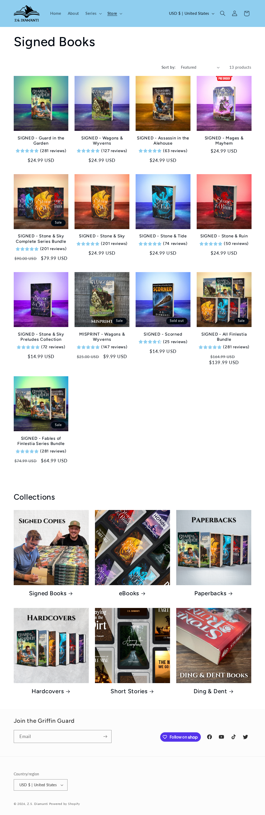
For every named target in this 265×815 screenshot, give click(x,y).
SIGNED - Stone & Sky (102, 235)
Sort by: (168, 67)
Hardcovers (48, 691)
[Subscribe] (105, 736)
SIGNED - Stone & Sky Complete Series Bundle (41, 238)
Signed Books (48, 593)
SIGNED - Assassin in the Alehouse (163, 141)
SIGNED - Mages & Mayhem (224, 141)
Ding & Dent (210, 691)
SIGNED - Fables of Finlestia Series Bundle (41, 441)
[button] (93, 13)
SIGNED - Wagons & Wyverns (102, 141)
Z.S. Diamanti (37, 803)
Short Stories (129, 691)
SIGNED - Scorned (163, 334)
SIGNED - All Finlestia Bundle (224, 337)
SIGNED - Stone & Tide (163, 235)
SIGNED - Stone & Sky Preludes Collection (41, 337)
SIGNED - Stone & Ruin (224, 235)
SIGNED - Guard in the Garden (41, 141)
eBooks (129, 593)
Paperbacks (210, 593)
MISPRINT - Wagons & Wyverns (102, 337)
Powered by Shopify (64, 803)
